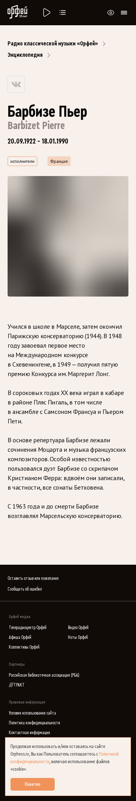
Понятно (32, 784)
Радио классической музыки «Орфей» (53, 43)
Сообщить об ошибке (25, 589)
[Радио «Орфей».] (46, 12)
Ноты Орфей (78, 637)
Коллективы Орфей (24, 647)
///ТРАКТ (17, 685)
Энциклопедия (25, 55)
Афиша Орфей (20, 637)
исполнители (22, 161)
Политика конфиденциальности (34, 723)
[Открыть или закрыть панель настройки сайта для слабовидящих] (110, 12)
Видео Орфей (78, 627)
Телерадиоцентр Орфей (27, 627)
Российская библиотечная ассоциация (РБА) (44, 675)
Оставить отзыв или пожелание (33, 578)
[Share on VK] (16, 84)
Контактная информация (29, 732)
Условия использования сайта (32, 713)
